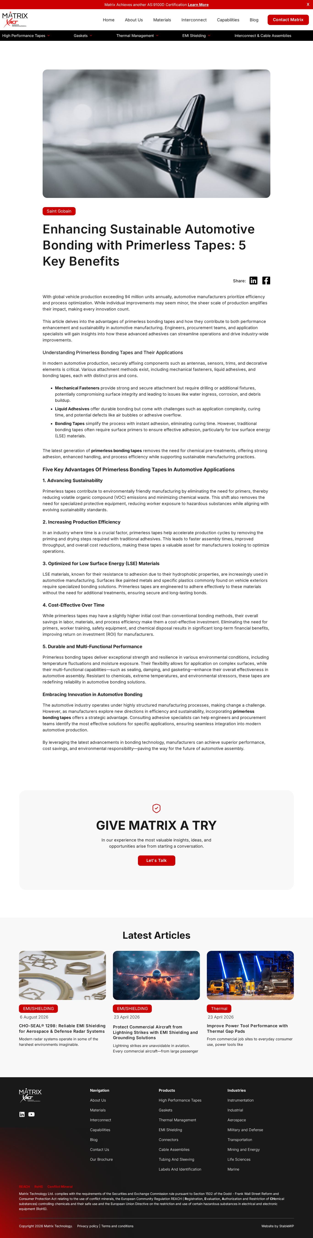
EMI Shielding (194, 35)
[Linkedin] (22, 1114)
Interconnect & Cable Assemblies (263, 35)
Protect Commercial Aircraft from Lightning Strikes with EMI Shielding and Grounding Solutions (155, 1032)
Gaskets (81, 35)
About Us (134, 19)
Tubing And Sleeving (176, 1159)
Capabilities (228, 19)
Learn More (198, 4)
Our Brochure (101, 1159)
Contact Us (99, 1149)
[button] (253, 281)
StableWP (286, 1226)
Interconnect (194, 19)
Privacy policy (87, 1226)
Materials (162, 19)
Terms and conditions (117, 1226)
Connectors (168, 1139)
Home (109, 19)
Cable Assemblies (174, 1149)
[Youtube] (31, 1114)
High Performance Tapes (23, 35)
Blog (254, 19)
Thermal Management (135, 35)
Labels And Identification (180, 1169)
